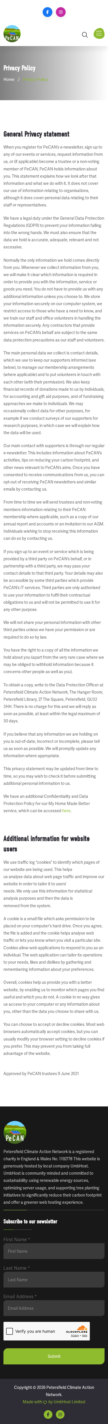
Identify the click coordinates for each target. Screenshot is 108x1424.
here (66, 810)
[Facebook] (47, 12)
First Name (16, 1240)
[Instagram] (61, 12)
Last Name (16, 1268)
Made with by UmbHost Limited (54, 1401)
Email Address (20, 1297)
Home (8, 79)
